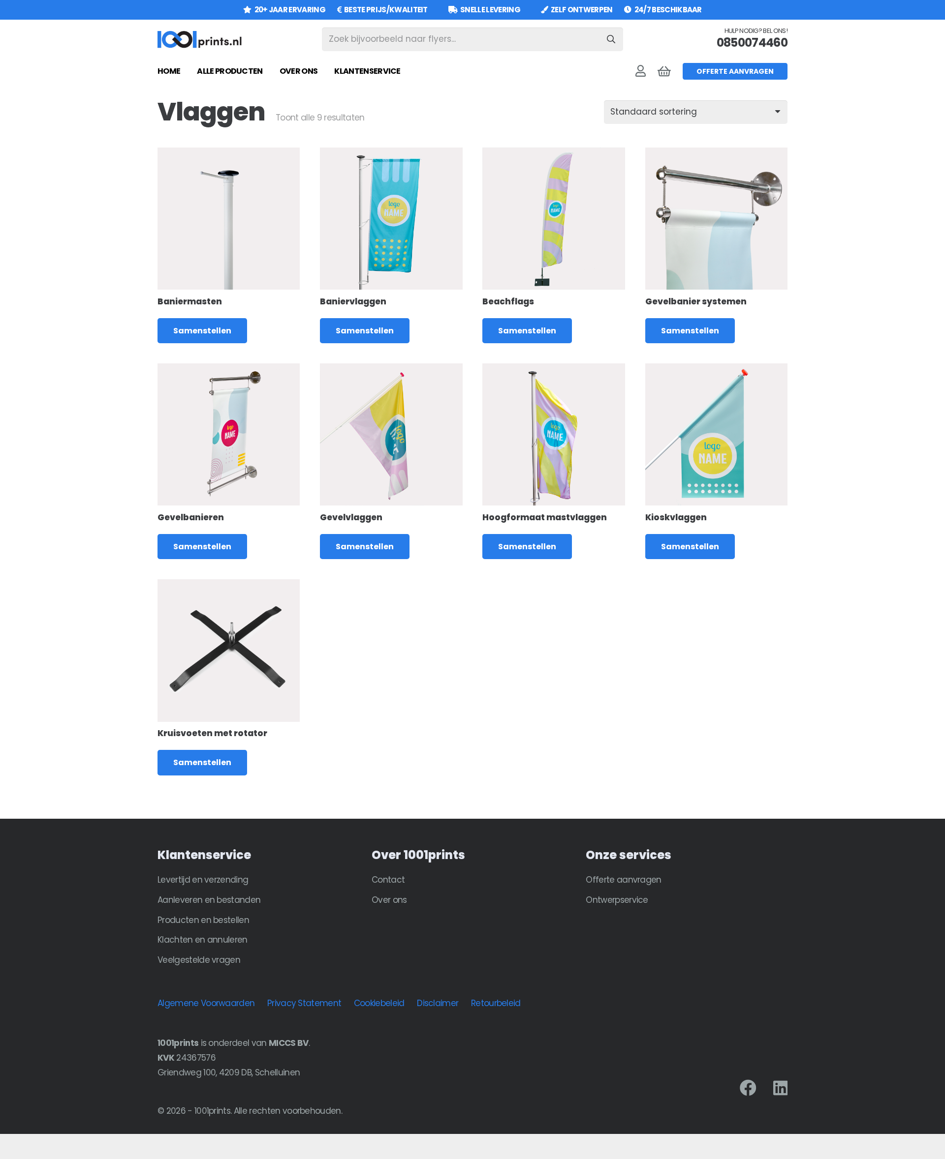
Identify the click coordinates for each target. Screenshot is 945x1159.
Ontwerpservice (617, 900)
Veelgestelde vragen (199, 960)
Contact (388, 880)
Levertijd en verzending (203, 880)
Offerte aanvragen (623, 880)
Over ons (389, 900)
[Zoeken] (611, 39)
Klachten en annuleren (203, 940)
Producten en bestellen (203, 920)
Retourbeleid (496, 1003)
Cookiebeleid (379, 1003)
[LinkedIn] (780, 1087)
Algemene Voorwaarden (206, 1003)
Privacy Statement (304, 1003)
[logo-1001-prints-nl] (200, 39)
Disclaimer (437, 1003)
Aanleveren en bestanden (209, 900)
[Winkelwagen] (664, 71)
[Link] (640, 71)
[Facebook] (748, 1087)
